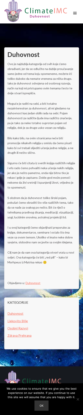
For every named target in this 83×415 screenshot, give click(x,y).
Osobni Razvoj (17, 328)
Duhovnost (33, 283)
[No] (78, 399)
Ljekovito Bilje (17, 321)
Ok (41, 405)
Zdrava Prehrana (19, 335)
